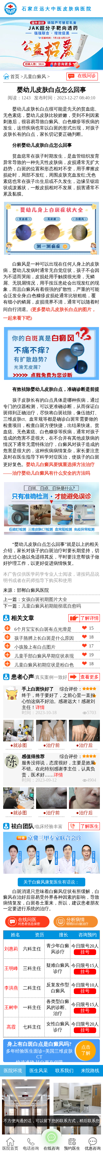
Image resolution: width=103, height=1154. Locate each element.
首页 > (16, 76)
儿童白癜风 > (36, 76)
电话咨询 (31, 1148)
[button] (47, 66)
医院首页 (10, 1148)
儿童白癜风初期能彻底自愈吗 (51, 606)
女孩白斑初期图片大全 (44, 599)
